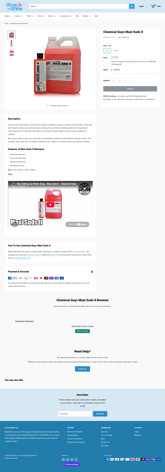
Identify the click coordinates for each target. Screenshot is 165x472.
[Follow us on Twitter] (67, 459)
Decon (17, 16)
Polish (28, 16)
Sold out (130, 89)
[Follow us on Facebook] (63, 459)
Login (137, 432)
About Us (104, 432)
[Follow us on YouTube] (76, 459)
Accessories (65, 16)
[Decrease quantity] (113, 80)
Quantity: (106, 81)
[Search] (132, 6)
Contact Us (82, 369)
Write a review (82, 331)
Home (6, 23)
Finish (39, 16)
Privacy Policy (72, 435)
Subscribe (100, 414)
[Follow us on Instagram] (72, 459)
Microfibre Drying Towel (22, 258)
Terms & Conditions (74, 439)
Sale (96, 16)
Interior (51, 16)
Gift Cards (105, 446)
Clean (6, 16)
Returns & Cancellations (76, 442)
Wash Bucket (81, 252)
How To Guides (106, 435)
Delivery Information (74, 432)
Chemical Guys (108, 37)
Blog (102, 439)
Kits (77, 16)
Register (138, 435)
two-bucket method (34, 255)
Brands (85, 16)
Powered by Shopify (10, 458)
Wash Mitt (55, 255)
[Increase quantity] (125, 80)
